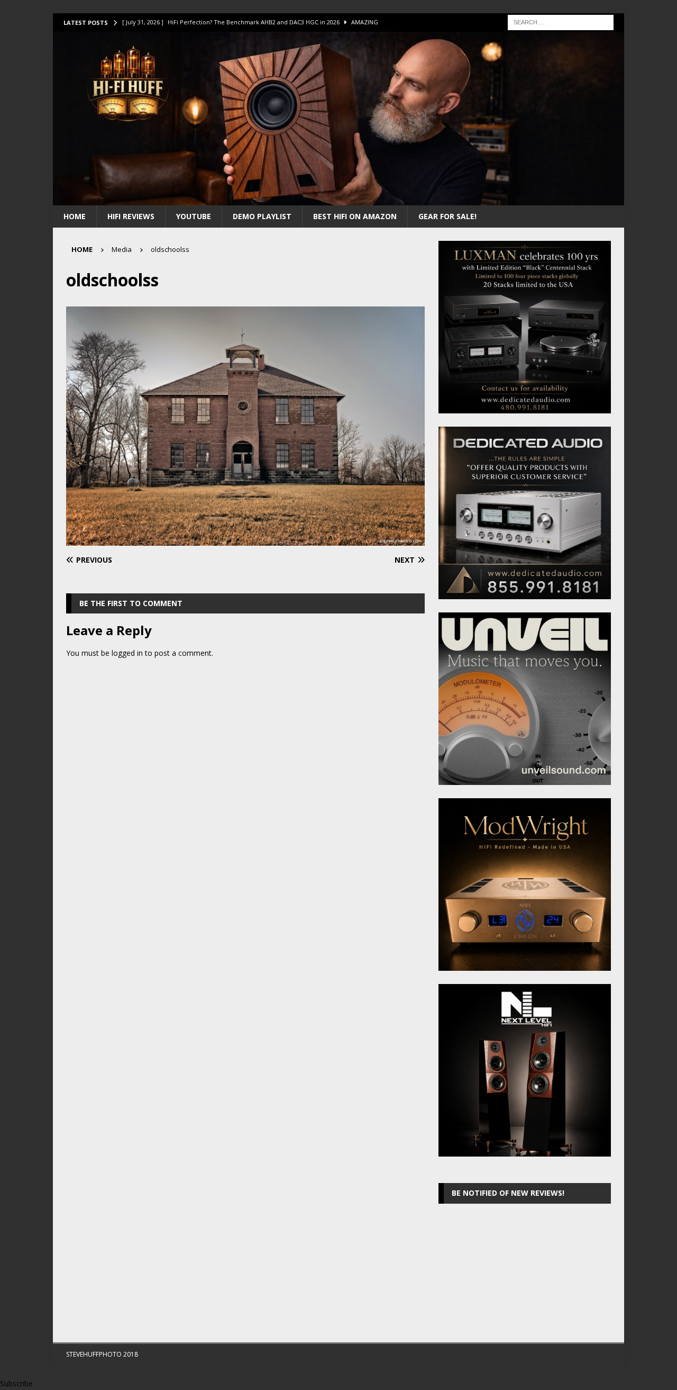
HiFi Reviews (130, 216)
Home (74, 216)
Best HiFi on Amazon (355, 216)
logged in (127, 653)
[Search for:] (561, 21)
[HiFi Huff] (338, 199)
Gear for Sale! (447, 216)
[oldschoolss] (245, 539)
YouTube (193, 216)
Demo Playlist (262, 216)
